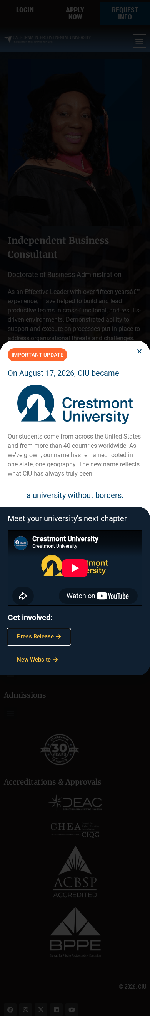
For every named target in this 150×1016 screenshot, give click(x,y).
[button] (139, 351)
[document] (75, 508)
